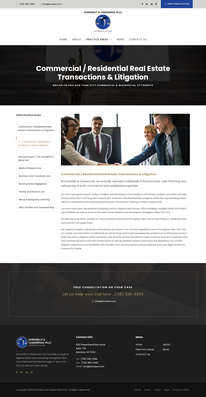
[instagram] (156, 4)
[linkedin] (152, 4)
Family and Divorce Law (32, 191)
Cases (147, 389)
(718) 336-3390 (88, 359)
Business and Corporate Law (34, 176)
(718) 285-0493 (89, 362)
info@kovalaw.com (52, 4)
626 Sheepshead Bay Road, (91, 344)
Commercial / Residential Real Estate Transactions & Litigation (36, 128)
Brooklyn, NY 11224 (85, 352)
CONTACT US (137, 39)
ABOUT (76, 39)
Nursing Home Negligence (33, 183)
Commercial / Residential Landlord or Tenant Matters (34, 143)
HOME (63, 39)
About (157, 389)
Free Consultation (178, 4)
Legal (167, 389)
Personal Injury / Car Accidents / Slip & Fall (36, 158)
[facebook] (142, 4)
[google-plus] (147, 4)
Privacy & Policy (181, 389)
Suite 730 (81, 348)
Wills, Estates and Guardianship (36, 207)
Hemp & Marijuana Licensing (34, 199)
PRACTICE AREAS (97, 39)
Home (137, 389)
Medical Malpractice (30, 168)
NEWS (120, 39)
